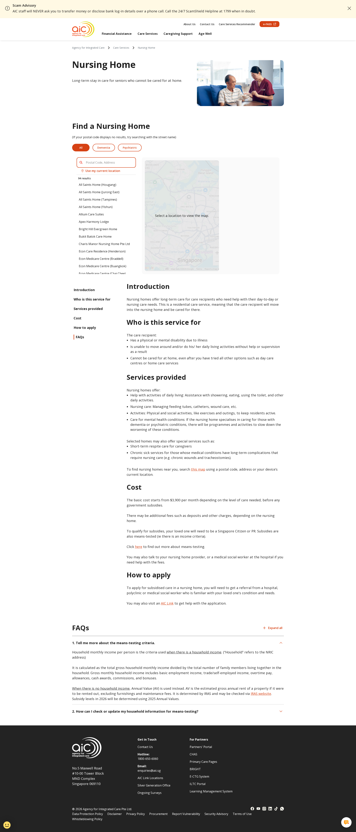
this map (198, 469)
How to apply (85, 327)
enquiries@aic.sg (149, 771)
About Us (189, 24)
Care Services (148, 34)
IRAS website (261, 693)
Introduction (84, 290)
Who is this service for (92, 299)
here (138, 546)
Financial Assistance (117, 34)
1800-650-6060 (148, 759)
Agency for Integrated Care (88, 47)
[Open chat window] (346, 822)
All (81, 147)
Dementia (103, 147)
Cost (77, 318)
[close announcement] (349, 8)
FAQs (80, 337)
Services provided (88, 308)
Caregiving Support (178, 34)
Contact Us (207, 24)
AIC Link (167, 603)
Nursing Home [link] (146, 47)
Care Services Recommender (237, 24)
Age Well (205, 34)
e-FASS (267, 24)
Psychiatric (130, 147)
